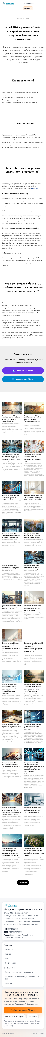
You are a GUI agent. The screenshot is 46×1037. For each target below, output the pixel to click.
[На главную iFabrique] (11, 3)
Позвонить (32, 1017)
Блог (7, 958)
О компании (28, 3)
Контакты (28, 8)
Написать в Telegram (14, 1017)
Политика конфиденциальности (19, 972)
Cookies (8, 983)
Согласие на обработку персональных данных (22, 978)
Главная (9, 949)
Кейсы (8, 954)
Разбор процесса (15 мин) (23, 1010)
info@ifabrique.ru (37, 1033)
